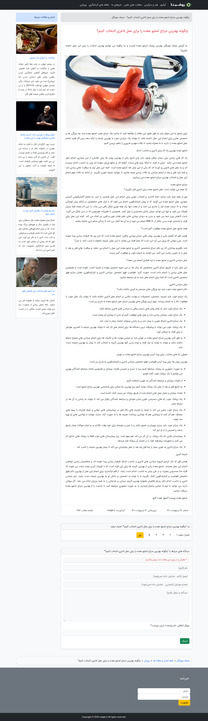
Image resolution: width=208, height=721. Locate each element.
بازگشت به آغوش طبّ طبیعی (42, 58)
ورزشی (83, 5)
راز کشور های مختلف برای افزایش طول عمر (38, 292)
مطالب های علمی (133, 5)
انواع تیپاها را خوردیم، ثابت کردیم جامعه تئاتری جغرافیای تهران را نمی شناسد (37, 136)
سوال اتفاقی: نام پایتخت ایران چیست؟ (169, 625)
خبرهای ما (116, 5)
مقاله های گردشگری (99, 5)
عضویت (184, 703)
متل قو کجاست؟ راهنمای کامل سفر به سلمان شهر (39, 212)
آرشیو (163, 5)
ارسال (184, 641)
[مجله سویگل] (180, 5)
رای (140, 535)
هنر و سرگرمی (151, 5)
